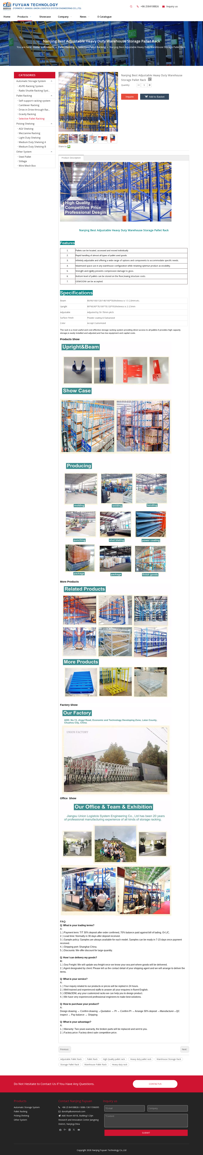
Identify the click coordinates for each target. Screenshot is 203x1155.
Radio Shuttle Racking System (35, 90)
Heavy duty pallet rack (140, 1059)
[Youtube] (79, 1130)
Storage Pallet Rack (69, 1064)
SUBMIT (146, 1132)
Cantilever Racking (29, 105)
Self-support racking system (34, 100)
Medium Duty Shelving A (32, 142)
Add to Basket (157, 96)
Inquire (130, 96)
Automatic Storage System (31, 81)
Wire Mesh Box (27, 165)
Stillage (23, 161)
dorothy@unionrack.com (73, 1111)
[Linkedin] (69, 1130)
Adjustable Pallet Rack (71, 1059)
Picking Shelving (25, 123)
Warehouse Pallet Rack (95, 1064)
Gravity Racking (27, 114)
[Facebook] (60, 1130)
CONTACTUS (155, 1083)
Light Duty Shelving (30, 137)
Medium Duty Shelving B (32, 146)
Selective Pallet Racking (32, 118)
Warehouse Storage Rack (169, 1059)
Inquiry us (172, 6)
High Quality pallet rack (114, 1059)
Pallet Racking (24, 95)
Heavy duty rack (119, 1064)
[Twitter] (74, 1130)
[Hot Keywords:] (131, 6)
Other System (24, 151)
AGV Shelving (26, 128)
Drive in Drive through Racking (36, 109)
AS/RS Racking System (31, 86)
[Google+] (65, 1130)
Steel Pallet (25, 156)
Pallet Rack (92, 1059)
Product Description (71, 157)
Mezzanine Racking (29, 133)
